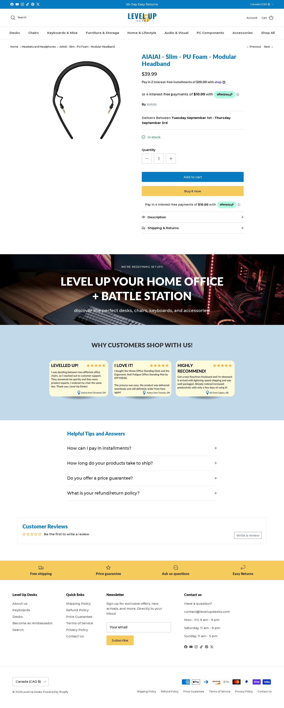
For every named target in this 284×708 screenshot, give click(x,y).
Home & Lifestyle (141, 33)
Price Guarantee (79, 617)
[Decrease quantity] (147, 159)
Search (18, 630)
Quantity (149, 150)
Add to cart (193, 177)
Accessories (242, 33)
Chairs (33, 33)
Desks (15, 33)
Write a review (247, 535)
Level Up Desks (32, 691)
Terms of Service (79, 623)
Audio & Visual (176, 33)
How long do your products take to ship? (110, 463)
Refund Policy (77, 610)
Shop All (268, 33)
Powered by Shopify (55, 691)
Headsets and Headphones (39, 46)
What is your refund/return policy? (103, 493)
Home (14, 46)
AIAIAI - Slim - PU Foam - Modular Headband (87, 46)
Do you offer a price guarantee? (100, 478)
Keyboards (21, 610)
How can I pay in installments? (99, 448)
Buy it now (192, 191)
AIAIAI (152, 104)
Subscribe (120, 640)
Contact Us (75, 636)
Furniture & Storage (102, 33)
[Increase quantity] (171, 159)
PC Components (210, 33)
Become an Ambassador (32, 623)
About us (19, 604)
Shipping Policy (78, 604)
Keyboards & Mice (62, 33)
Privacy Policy (77, 630)
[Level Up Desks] (142, 18)
